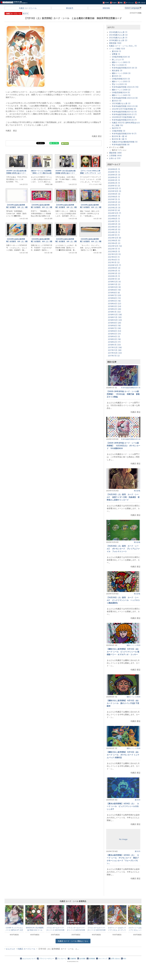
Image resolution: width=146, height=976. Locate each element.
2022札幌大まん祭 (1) (118, 37)
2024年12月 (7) (114, 213)
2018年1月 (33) (114, 345)
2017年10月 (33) (115, 353)
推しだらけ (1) (118, 59)
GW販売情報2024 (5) (121, 92)
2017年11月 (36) (114, 350)
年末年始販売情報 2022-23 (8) (125, 106)
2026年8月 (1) (114, 169)
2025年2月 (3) (114, 207)
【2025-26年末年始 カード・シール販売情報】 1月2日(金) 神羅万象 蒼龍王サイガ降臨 (123, 394)
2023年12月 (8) (114, 238)
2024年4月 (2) (114, 227)
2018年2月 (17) (114, 342)
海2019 (25, 13)
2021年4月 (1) (114, 260)
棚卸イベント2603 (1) (121, 62)
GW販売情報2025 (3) (121, 79)
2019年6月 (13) (114, 298)
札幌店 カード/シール (28, 8)
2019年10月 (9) (114, 287)
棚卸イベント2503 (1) (121, 81)
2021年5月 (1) (114, 257)
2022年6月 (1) (114, 251)
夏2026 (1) (116, 51)
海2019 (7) (116, 128)
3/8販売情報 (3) (118, 131)
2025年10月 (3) (114, 191)
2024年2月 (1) (114, 232)
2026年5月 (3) (114, 175)
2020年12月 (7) (114, 265)
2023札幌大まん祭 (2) (118, 35)
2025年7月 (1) (114, 199)
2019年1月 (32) (114, 312)
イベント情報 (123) (117, 48)
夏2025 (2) (116, 76)
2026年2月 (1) (114, 183)
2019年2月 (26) (114, 309)
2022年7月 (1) (114, 249)
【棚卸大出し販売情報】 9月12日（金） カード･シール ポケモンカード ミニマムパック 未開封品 (124, 755)
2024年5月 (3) (114, 224)
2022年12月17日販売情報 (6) (124, 109)
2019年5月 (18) (114, 301)
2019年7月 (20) (114, 295)
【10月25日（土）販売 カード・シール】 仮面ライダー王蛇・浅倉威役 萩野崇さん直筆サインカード (123, 497)
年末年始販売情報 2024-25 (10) (125, 87)
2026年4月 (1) (114, 177)
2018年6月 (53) (114, 331)
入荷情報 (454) (115, 155)
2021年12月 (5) (114, 254)
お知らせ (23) (115, 158)
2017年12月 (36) (115, 347)
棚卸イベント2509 (133, 645)
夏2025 (137, 800)
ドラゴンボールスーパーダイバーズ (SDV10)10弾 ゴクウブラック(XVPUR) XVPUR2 (55, 929)
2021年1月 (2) (114, 262)
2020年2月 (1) (114, 276)
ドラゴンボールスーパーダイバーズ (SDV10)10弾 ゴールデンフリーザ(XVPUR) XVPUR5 (76, 929)
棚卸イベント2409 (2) (121, 90)
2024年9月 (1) (114, 216)
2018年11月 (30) (115, 317)
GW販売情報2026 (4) (121, 57)
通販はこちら (73, 941)
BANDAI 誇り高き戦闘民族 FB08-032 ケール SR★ (35, 929)
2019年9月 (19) (114, 290)
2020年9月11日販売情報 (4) (123, 117)
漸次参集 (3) (117, 70)
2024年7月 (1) (114, 221)
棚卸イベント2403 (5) (121, 95)
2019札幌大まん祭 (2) (118, 40)
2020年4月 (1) (114, 271)
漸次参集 (137, 491)
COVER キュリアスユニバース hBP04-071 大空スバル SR (14, 929)
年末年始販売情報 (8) (121, 144)
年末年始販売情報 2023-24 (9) (125, 98)
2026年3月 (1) (114, 180)
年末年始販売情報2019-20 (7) (124, 120)
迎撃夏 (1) (116, 54)
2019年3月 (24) (114, 306)
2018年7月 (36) (114, 328)
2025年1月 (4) (114, 210)
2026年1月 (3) (114, 186)
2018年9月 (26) (114, 323)
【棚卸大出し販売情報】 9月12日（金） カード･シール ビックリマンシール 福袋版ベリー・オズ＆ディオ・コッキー (124, 652)
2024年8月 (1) (114, 218)
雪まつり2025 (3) (119, 84)
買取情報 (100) (115, 43)
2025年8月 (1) (114, 196)
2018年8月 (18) (114, 325)
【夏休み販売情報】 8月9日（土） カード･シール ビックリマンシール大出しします (123, 806)
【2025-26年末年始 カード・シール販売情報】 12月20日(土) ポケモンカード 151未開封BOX (123, 445)
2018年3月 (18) (114, 339)
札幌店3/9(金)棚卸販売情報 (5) (125, 142)
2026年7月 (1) (114, 172)
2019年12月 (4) (114, 281)
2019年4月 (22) (114, 303)
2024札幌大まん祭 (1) (118, 32)
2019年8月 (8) (114, 292)
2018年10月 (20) (115, 320)
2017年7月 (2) (114, 356)
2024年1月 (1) (114, 235)
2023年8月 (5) (114, 240)
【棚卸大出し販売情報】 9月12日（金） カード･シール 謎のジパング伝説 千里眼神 (124, 703)
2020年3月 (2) (114, 273)
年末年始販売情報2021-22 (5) (124, 111)
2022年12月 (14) (115, 246)
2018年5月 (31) (114, 334)
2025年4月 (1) (114, 205)
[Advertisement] (54, 294)
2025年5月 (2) (114, 202)
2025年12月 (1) (114, 188)
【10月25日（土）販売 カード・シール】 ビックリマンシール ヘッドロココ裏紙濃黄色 (123, 600)
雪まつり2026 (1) (119, 65)
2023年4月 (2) (114, 243)
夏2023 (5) (116, 101)
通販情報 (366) (115, 153)
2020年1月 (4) (114, 279)
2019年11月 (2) (114, 284)
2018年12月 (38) (115, 314)
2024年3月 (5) (114, 229)
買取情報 (106, 8)
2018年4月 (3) (114, 336)
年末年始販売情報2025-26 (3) (124, 68)
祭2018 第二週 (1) (119, 139)
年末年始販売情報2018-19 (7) (124, 133)
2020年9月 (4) (114, 268)
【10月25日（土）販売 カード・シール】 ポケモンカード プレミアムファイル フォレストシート (123, 548)
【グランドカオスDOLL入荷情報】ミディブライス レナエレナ (90, 173)
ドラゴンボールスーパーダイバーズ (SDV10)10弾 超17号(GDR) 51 (96, 929)
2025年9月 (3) (114, 194)
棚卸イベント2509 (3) (121, 73)
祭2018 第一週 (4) (119, 136)
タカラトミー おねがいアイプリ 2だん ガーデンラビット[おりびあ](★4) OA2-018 (117, 929)
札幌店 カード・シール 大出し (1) (123, 46)
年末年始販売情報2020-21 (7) (124, 114)
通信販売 (69, 8)
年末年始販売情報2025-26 (130, 388)
